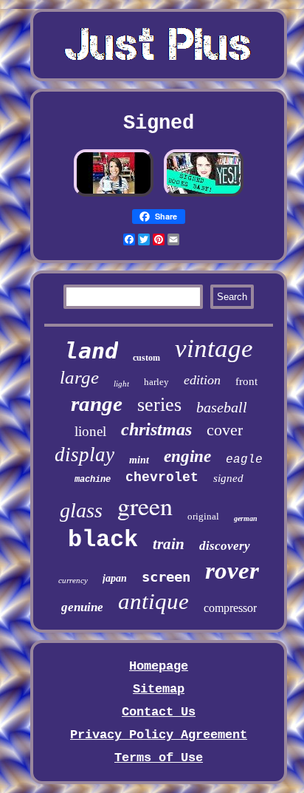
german (246, 518)
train (168, 544)
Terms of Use (158, 758)
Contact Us (159, 712)
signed (228, 478)
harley (156, 381)
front (246, 381)
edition (202, 379)
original (203, 516)
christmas (156, 429)
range (96, 403)
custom (146, 358)
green (145, 506)
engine (187, 456)
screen (166, 576)
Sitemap (158, 689)
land (91, 351)
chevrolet (161, 477)
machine (93, 479)
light (121, 383)
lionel (90, 431)
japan (115, 578)
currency (73, 580)
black (103, 540)
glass (81, 510)
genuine (82, 607)
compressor (230, 608)
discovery (224, 546)
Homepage (158, 666)
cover (225, 430)
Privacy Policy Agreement (158, 735)
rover (232, 570)
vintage (214, 348)
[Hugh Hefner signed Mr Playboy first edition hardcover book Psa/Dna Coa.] (203, 195)
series (159, 404)
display (84, 454)
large (79, 377)
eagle (244, 459)
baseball (221, 407)
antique (153, 601)
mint (139, 460)
